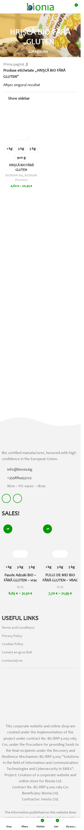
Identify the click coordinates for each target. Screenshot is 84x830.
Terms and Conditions (18, 628)
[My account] (66, 6)
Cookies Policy (12, 644)
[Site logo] (40, 7)
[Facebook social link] (6, 498)
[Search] (13, 6)
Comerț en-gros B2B (17, 652)
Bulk (20, 587)
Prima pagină (13, 65)
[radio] (9, 148)
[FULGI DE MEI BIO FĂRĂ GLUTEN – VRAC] (60, 541)
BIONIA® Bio (14, 175)
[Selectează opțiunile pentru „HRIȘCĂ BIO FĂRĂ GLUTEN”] (17, 136)
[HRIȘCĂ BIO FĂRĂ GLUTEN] (21, 124)
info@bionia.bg (19, 470)
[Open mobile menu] (5, 6)
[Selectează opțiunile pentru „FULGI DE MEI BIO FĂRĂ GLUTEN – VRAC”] (56, 554)
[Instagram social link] (17, 498)
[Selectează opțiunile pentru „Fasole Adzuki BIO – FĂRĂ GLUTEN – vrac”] (16, 554)
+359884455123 (19, 478)
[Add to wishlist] (25, 136)
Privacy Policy (12, 636)
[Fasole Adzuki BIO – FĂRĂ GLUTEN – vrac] (20, 541)
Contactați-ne (12, 661)
